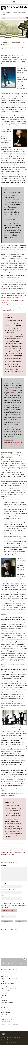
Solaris (13, 390)
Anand (14, 612)
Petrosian (9, 511)
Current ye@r (6, 913)
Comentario (5, 865)
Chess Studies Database (6, 990)
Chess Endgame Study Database (8, 986)
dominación (4, 852)
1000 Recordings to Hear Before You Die (10, 978)
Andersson (16, 511)
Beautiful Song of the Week (7, 983)
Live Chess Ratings (5, 1012)
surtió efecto (18, 357)
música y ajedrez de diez (14, 8)
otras (17, 424)
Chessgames (4, 1000)
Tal (8, 583)
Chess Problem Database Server (8, 988)
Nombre (4, 883)
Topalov (18, 612)
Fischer (3, 465)
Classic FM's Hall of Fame (7, 1002)
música (15, 846)
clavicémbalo (10, 850)
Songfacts (3, 1017)
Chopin (3, 288)
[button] (14, 2)
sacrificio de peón (19, 852)
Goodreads (3, 1005)
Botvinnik (12, 583)
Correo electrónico (7, 889)
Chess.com (3, 995)
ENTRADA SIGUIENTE (21, 921)
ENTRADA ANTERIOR (7, 921)
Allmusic (3, 981)
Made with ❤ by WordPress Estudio (14, 1042)
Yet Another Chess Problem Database (9, 1024)
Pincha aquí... (4, 972)
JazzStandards (4, 1007)
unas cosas (12, 424)
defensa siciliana (20, 850)
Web (2, 895)
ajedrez (10, 846)
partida (11, 852)
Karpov (9, 524)
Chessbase (3, 997)
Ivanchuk (24, 612)
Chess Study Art (4, 993)
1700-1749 (14, 849)
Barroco (19, 849)
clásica (3, 850)
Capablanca (23, 463)
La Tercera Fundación (6, 1009)
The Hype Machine (5, 1021)
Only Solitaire (4, 1014)
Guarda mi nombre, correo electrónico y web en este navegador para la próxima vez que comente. (14, 905)
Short (13, 639)
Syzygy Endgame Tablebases (8, 1019)
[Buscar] (27, 18)
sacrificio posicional (7, 854)
